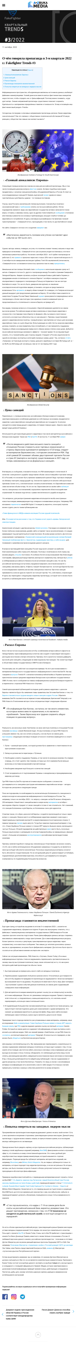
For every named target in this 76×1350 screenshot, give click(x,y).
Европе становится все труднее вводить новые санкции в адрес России (30, 695)
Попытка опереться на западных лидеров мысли (22, 87)
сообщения (60, 213)
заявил (62, 437)
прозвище (13, 731)
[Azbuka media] (38, 6)
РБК (29, 437)
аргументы (20, 290)
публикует (65, 487)
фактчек (33, 189)
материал (60, 1026)
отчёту (68, 338)
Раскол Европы (9, 81)
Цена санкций (9, 78)
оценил (41, 296)
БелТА (34, 437)
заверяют (40, 228)
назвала (50, 1248)
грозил (45, 195)
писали (19, 823)
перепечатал (16, 504)
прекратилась (59, 263)
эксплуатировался (34, 835)
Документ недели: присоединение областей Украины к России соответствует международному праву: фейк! (20, 1314)
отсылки (18, 555)
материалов (53, 802)
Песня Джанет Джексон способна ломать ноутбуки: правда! (56, 1311)
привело (18, 257)
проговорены (7, 737)
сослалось (6, 1035)
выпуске (14, 675)
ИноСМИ (43, 1150)
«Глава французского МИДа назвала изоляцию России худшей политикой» (31, 513)
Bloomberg (14, 1162)
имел (49, 829)
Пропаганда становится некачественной (18, 84)
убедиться (17, 1038)
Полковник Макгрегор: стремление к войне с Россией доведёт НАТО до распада (41, 1245)
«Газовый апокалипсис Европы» (15, 75)
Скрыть (30, 70)
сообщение (39, 269)
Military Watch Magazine (31, 1162)
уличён (69, 558)
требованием (25, 207)
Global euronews (41, 528)
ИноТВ (20, 1233)
